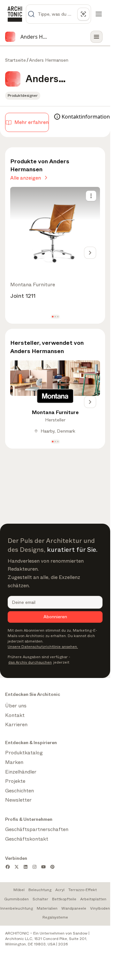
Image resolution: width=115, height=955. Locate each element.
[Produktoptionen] (91, 196)
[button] (52, 317)
